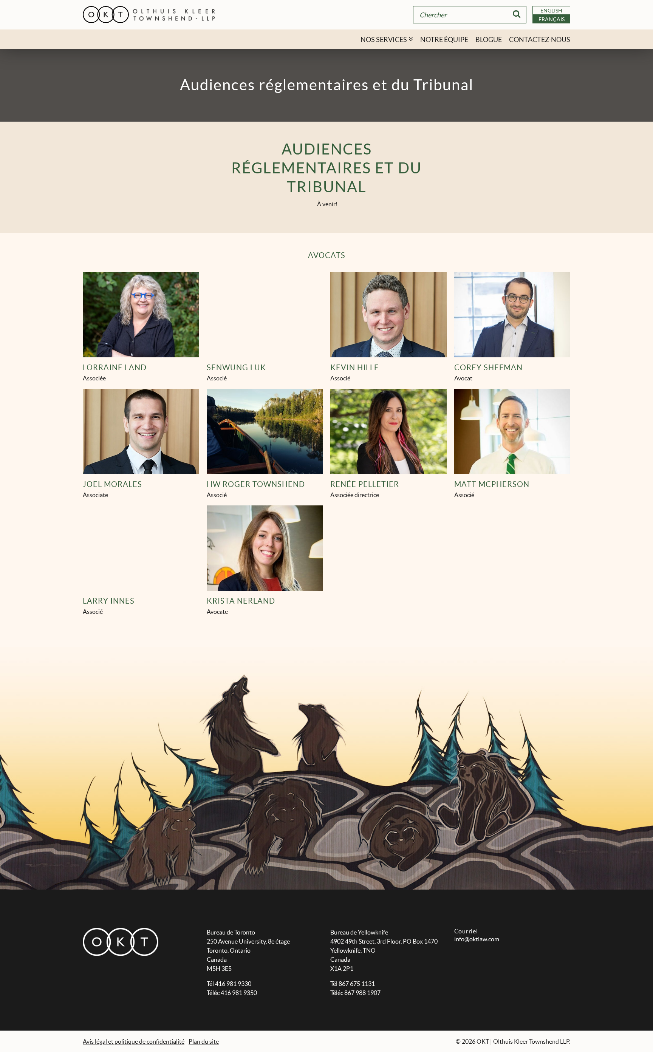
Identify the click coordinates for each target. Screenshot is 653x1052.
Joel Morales (112, 484)
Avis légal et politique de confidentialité (133, 1041)
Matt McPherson (491, 484)
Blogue (488, 39)
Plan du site (204, 1041)
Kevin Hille (354, 367)
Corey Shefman (488, 367)
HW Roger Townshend (256, 484)
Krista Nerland (241, 601)
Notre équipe (444, 39)
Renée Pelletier (364, 484)
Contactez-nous (539, 39)
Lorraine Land (115, 367)
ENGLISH (551, 11)
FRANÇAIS (551, 19)
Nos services (384, 39)
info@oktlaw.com (476, 939)
